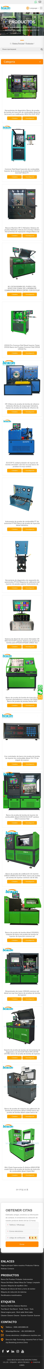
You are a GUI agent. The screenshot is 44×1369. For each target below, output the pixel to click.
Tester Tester (24, 1309)
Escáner (4, 1286)
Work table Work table (24, 1312)
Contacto (10, 1269)
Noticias (4, 1269)
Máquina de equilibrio (16, 1286)
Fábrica (36, 1265)
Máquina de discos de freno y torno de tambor (18, 1289)
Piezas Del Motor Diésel (10, 1282)
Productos (29, 43)
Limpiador (36, 1282)
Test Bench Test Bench (9, 1309)
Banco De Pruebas (8, 1279)
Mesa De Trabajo (25, 1282)
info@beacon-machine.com (30, 1335)
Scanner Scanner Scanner (30, 1315)
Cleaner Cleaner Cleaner (10, 1315)
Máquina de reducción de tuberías (13, 1292)
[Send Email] (40, 697)
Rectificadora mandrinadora (11, 1295)
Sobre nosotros (19, 1265)
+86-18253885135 (28, 1331)
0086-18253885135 (21, 1327)
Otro (25, 1286)
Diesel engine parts (8, 1312)
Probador (18, 1279)
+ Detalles (14, 118)
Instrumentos (28, 1279)
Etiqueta (13, 1362)
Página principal (18, 43)
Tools (31, 1309)
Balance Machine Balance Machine (14, 1306)
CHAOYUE (36, 1362)
